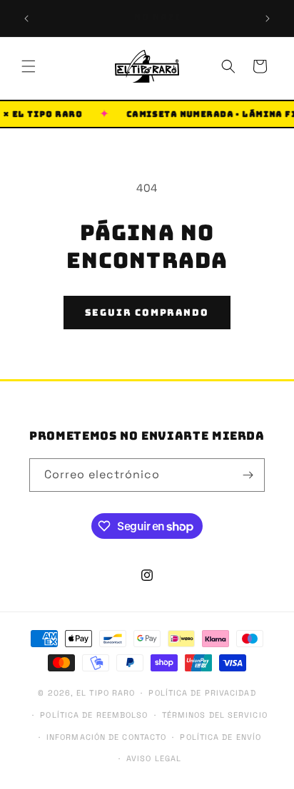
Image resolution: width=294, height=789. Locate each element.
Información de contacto (106, 737)
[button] (28, 66)
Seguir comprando (146, 312)
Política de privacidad (201, 693)
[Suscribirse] (248, 475)
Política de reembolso (94, 715)
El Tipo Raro (105, 693)
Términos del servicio (215, 715)
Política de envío (220, 737)
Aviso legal (153, 758)
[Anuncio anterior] (26, 18)
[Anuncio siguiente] (267, 18)
